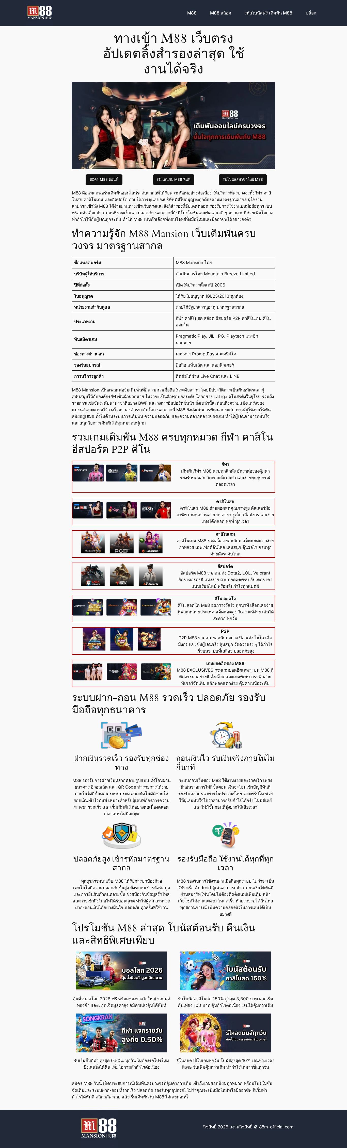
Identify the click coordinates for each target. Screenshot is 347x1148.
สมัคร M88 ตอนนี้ (104, 179)
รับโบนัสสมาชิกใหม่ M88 (243, 179)
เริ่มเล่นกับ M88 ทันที (173, 179)
